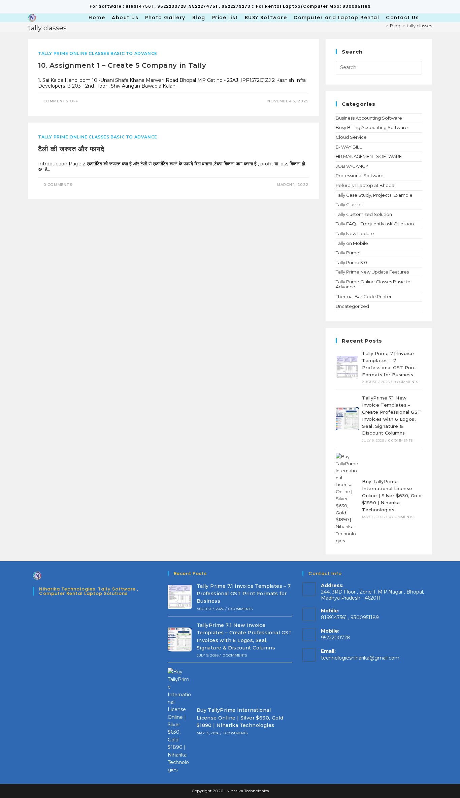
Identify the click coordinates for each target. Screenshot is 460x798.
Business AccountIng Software (369, 118)
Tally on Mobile (352, 243)
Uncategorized (352, 306)
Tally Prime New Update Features (372, 272)
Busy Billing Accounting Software (372, 127)
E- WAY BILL (349, 147)
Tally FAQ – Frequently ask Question (375, 223)
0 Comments (58, 184)
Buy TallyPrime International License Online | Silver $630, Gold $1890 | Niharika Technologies (392, 495)
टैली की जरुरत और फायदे (71, 149)
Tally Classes (349, 204)
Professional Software (360, 175)
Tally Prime (347, 252)
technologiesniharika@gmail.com (360, 658)
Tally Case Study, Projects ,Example (374, 195)
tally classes (419, 25)
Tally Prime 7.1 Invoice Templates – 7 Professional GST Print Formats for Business (244, 593)
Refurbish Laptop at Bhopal (365, 185)
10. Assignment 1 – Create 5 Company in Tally (122, 65)
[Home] (382, 25)
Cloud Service (351, 137)
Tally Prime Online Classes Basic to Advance (97, 53)
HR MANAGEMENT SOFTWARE (369, 156)
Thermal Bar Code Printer (364, 296)
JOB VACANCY (352, 166)
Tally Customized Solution (364, 214)
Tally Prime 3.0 (351, 262)
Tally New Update (355, 233)
